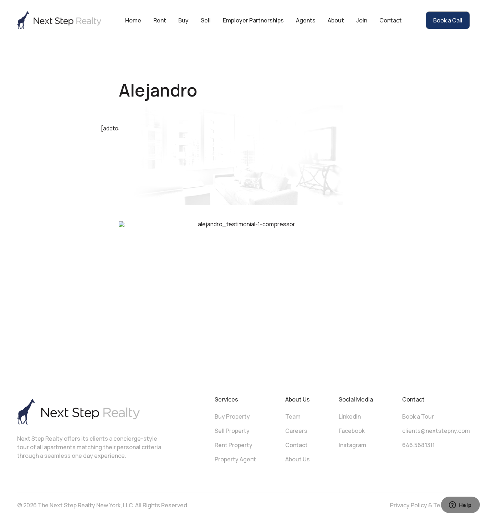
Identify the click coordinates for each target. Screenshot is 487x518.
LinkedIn (350, 416)
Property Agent (235, 459)
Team (293, 416)
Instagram (352, 445)
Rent (159, 20)
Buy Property (232, 416)
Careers (296, 431)
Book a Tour (418, 416)
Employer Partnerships (253, 20)
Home (133, 20)
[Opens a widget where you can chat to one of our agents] (460, 505)
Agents (306, 20)
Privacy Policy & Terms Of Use (430, 505)
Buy (183, 20)
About (336, 20)
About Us (297, 459)
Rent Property (233, 445)
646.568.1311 (418, 445)
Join (361, 20)
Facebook (352, 431)
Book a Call (447, 20)
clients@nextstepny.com (436, 431)
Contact (390, 20)
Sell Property (232, 431)
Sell (206, 20)
